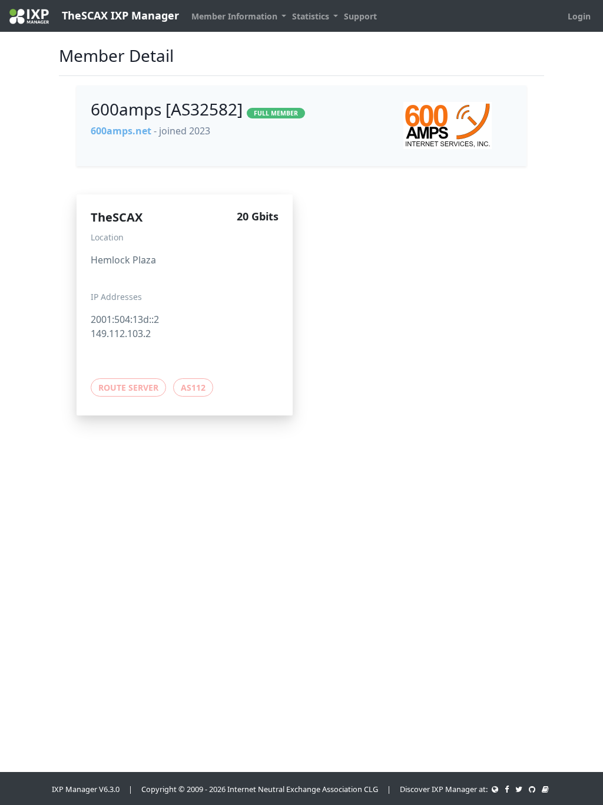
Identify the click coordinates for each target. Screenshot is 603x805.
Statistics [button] (312, 16)
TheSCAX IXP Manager (119, 15)
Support (360, 16)
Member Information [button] (235, 16)
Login (579, 16)
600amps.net (121, 130)
